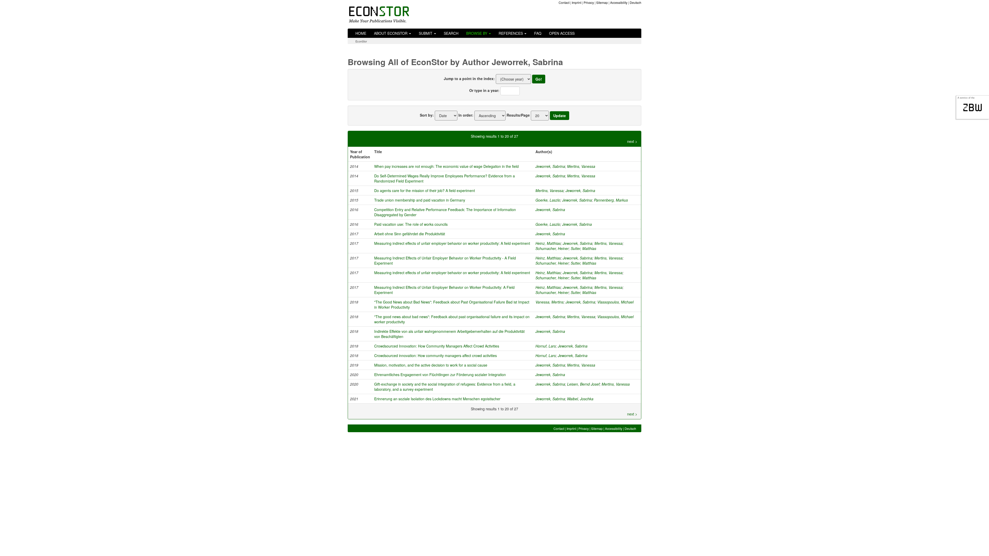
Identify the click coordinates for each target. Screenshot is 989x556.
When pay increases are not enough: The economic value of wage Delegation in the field (446, 166)
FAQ (537, 33)
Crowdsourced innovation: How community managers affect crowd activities (435, 355)
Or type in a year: (484, 90)
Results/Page (518, 115)
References (511, 33)
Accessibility (618, 2)
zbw (973, 107)
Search (451, 33)
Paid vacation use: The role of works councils (411, 224)
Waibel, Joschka (580, 398)
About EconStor (391, 33)
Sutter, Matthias (583, 248)
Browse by (477, 33)
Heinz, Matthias (548, 243)
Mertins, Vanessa (581, 166)
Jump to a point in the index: (469, 78)
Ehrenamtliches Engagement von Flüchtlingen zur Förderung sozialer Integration (440, 374)
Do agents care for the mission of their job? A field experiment (424, 190)
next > (632, 141)
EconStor (361, 41)
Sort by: (427, 115)
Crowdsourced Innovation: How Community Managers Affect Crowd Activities (436, 346)
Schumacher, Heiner (552, 248)
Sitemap (602, 2)
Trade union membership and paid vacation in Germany (419, 200)
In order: (465, 115)
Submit (426, 33)
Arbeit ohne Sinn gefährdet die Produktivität (409, 233)
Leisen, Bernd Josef (583, 384)
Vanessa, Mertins (549, 302)
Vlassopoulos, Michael (615, 302)
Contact (564, 2)
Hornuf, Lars (545, 346)
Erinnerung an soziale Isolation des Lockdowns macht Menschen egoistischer (437, 398)
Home (360, 33)
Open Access (562, 33)
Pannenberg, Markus (611, 200)
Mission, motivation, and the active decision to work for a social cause (430, 365)
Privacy (589, 2)
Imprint (576, 2)
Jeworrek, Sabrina (550, 166)
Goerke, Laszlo (547, 200)
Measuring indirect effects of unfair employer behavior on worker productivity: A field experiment (452, 243)
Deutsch (635, 2)
